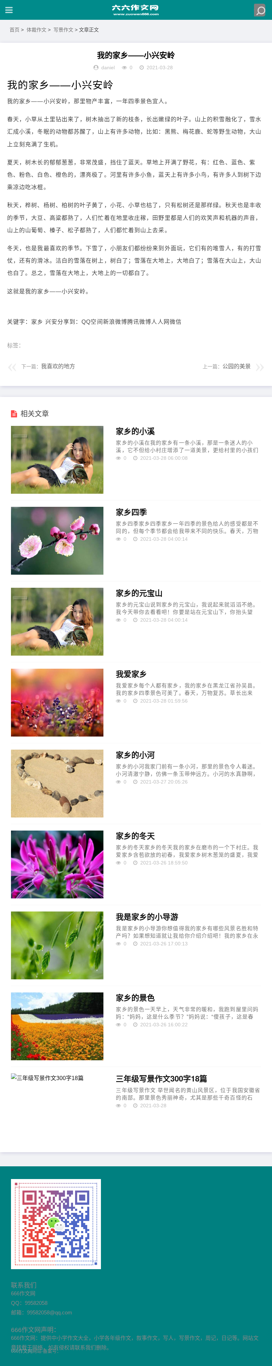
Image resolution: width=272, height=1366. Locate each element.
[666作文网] (136, 10)
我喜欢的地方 (58, 366)
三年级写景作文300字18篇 (161, 1078)
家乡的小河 (135, 755)
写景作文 (63, 30)
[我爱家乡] (57, 703)
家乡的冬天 (135, 836)
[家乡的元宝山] (57, 622)
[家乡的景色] (57, 1026)
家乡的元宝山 (139, 593)
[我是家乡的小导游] (57, 945)
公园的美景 (236, 366)
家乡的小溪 (135, 431)
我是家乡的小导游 (147, 916)
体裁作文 (36, 30)
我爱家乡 (131, 674)
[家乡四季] (57, 541)
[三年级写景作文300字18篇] (57, 1107)
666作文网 (21, 1351)
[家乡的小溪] (57, 460)
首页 (14, 30)
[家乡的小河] (57, 783)
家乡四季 (131, 512)
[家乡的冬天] (57, 864)
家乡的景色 (135, 997)
